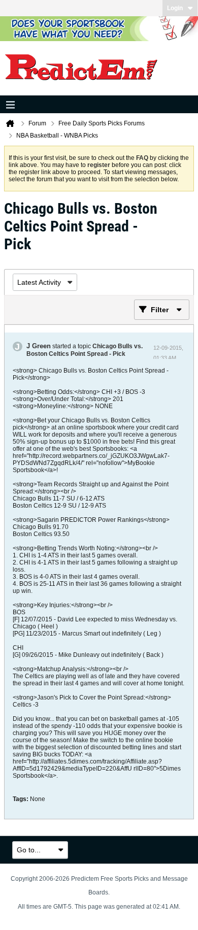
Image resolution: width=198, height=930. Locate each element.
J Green (38, 346)
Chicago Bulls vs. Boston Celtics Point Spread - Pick (84, 350)
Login (175, 8)
